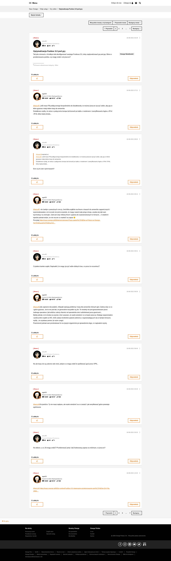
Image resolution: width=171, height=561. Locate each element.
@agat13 (39, 154)
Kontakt (92, 534)
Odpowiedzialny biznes (47, 552)
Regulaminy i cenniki (31, 536)
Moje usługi (44, 9)
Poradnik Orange (130, 552)
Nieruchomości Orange (114, 554)
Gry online (53, 9)
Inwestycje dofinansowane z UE (33, 556)
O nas (91, 531)
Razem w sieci (61, 552)
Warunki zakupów (68, 554)
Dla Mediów (72, 536)
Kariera (92, 536)
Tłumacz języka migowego (109, 552)
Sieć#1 (36, 552)
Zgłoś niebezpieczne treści (91, 552)
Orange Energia (29, 554)
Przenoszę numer (30, 531)
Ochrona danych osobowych (97, 554)
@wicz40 (36, 106)
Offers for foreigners (128, 554)
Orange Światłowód (126, 54)
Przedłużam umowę (30, 534)
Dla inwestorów (73, 534)
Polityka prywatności (81, 554)
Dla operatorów (73, 531)
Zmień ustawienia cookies (74, 552)
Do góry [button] (6, 521)
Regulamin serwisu (55, 554)
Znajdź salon (49, 531)
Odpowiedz (134, 78)
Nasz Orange (33, 9)
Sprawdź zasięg (50, 534)
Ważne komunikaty (42, 554)
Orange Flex (28, 552)
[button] (139, 37)
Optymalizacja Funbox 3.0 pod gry (49, 51)
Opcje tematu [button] (36, 15)
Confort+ (121, 552)
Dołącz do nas (116, 3)
